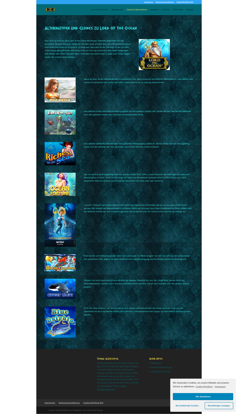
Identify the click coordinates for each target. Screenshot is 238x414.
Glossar (189, 10)
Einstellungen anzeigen (219, 406)
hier (99, 366)
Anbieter (155, 10)
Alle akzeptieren (203, 396)
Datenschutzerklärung (165, 2)
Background (117, 10)
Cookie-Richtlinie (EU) (184, 2)
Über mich (178, 10)
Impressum (220, 387)
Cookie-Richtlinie (204, 387)
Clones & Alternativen (136, 10)
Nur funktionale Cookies (187, 406)
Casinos (166, 10)
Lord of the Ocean (99, 10)
